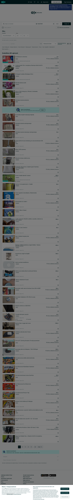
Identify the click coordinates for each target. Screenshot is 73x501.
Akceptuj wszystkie (64, 488)
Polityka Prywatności (17, 494)
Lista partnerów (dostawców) (38, 499)
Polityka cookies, (10, 494)
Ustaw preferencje (64, 496)
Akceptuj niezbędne (65, 492)
